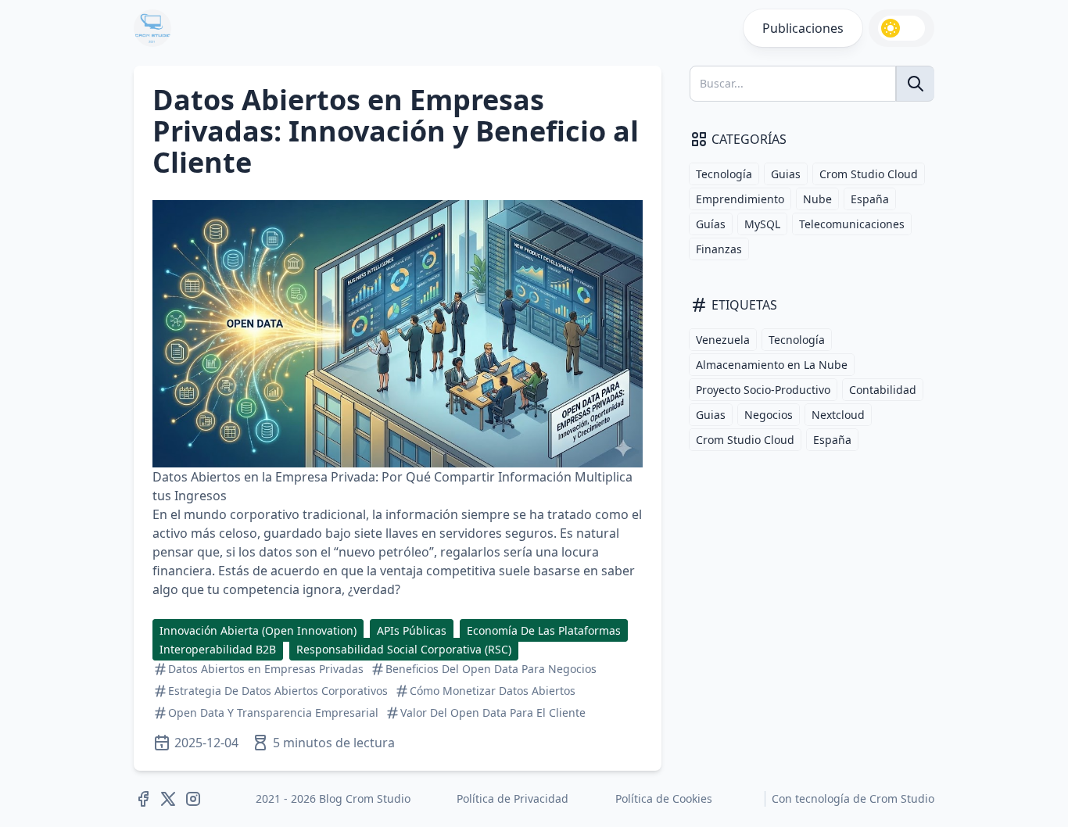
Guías (711, 224)
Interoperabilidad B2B (217, 649)
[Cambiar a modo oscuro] (901, 28)
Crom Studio (901, 798)
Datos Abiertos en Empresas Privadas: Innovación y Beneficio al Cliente (395, 131)
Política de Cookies (663, 798)
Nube (817, 199)
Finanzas (719, 249)
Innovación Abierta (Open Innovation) (258, 630)
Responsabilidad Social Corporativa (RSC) (403, 649)
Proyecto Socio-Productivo (763, 389)
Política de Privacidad (512, 798)
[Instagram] (193, 798)
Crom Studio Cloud (868, 173)
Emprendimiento (740, 199)
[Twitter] (168, 798)
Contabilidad (882, 389)
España (870, 199)
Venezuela (723, 339)
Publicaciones (803, 28)
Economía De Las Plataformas (544, 630)
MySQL (762, 224)
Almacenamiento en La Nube (772, 364)
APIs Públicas (411, 630)
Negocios (768, 414)
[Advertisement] (802, 567)
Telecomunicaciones (852, 224)
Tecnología (724, 173)
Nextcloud (838, 414)
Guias (786, 173)
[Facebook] (143, 798)
